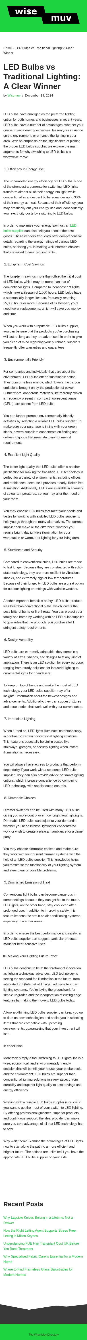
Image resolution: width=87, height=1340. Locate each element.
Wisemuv (14, 95)
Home (7, 48)
